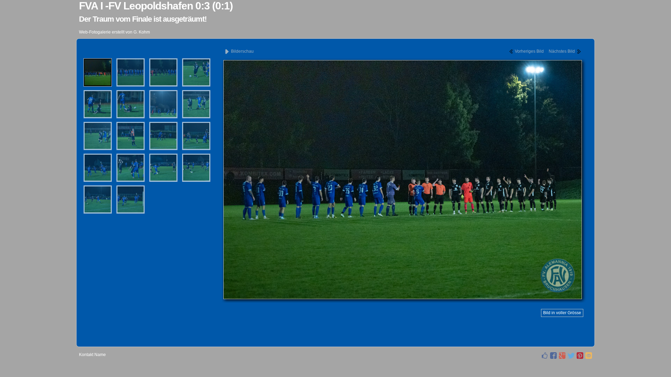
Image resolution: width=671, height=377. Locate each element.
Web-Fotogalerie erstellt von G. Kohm (114, 32)
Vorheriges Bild (529, 51)
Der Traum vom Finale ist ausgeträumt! (143, 19)
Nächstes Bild (562, 51)
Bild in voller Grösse (562, 312)
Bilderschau (242, 51)
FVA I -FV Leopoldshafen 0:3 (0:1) (156, 6)
